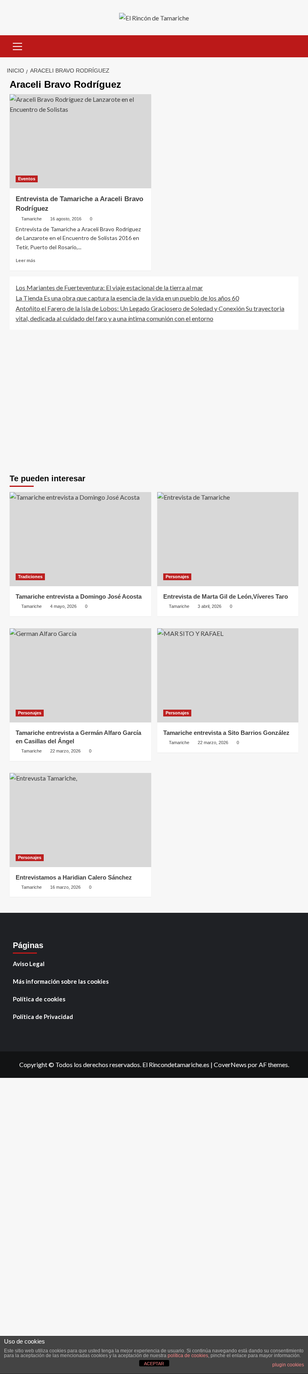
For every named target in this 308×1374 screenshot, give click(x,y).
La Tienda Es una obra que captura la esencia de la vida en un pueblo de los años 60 (127, 298)
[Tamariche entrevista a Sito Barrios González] (228, 675)
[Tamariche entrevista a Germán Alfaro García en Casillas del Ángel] (80, 675)
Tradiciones (30, 576)
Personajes (177, 576)
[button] (18, 45)
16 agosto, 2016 (65, 218)
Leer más (25, 260)
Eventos (26, 178)
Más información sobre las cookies (61, 981)
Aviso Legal (29, 963)
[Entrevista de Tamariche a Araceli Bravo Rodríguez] (80, 141)
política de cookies (188, 1355)
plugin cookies (288, 1365)
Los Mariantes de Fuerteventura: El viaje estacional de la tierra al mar (109, 287)
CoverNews (230, 1064)
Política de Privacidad (43, 1016)
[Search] (289, 45)
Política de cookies (39, 999)
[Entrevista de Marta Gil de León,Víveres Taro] (228, 539)
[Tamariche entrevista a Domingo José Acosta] (80, 539)
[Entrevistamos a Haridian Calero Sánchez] (80, 820)
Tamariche (31, 218)
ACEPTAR (154, 1363)
